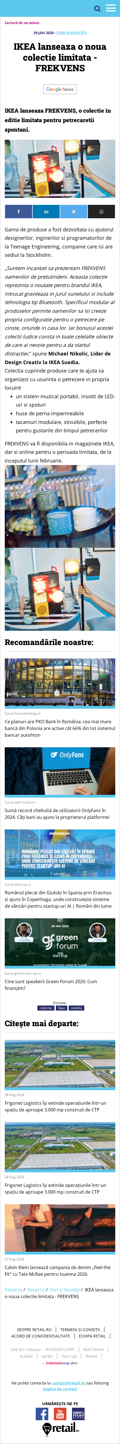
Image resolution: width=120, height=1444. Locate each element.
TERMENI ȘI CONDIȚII (80, 1329)
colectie (46, 1008)
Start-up (69, 1356)
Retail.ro (13, 1290)
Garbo (47, 1356)
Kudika (26, 1356)
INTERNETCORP (60, 1349)
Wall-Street (93, 1349)
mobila (76, 1008)
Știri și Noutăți (71, 32)
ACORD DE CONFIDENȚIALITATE (40, 1336)
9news (91, 1356)
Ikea (61, 1008)
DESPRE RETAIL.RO (34, 1329)
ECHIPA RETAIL (92, 1336)
